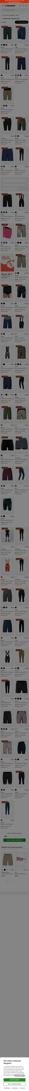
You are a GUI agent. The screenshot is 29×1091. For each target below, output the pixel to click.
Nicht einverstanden (14, 1084)
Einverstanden (14, 1080)
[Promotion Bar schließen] (27, 1)
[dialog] (14, 1074)
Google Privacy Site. (20, 1075)
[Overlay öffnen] (20, 2)
